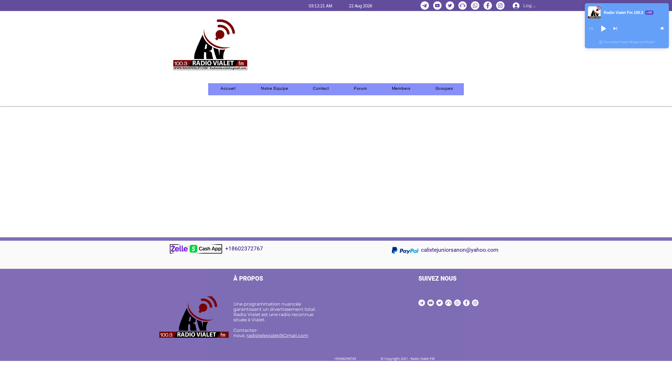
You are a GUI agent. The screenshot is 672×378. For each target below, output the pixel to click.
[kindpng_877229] (425, 5)
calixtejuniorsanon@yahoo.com (459, 250)
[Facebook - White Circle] (488, 5)
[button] (603, 28)
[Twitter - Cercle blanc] (450, 5)
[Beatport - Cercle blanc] (462, 5)
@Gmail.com (293, 335)
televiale (267, 335)
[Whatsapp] (475, 5)
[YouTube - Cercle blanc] (437, 5)
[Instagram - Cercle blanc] (500, 5)
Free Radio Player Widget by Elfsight (629, 42)
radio (252, 335)
